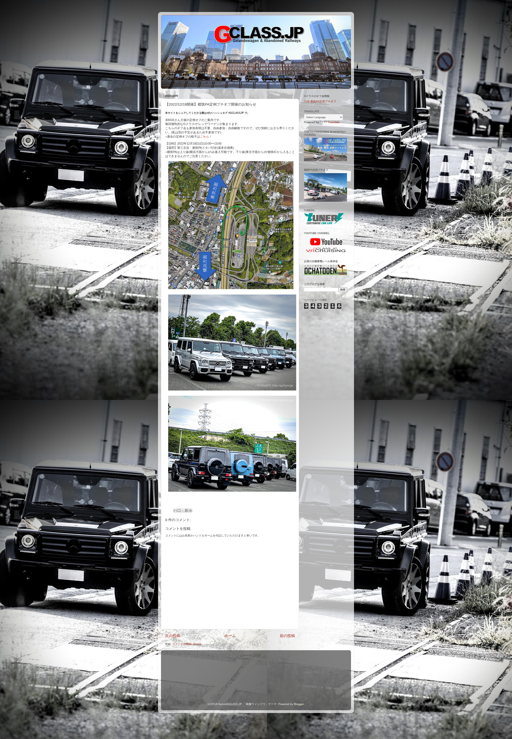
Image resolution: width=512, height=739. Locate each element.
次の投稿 (172, 636)
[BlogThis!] (179, 510)
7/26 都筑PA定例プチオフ (320, 101)
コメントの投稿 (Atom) (186, 644)
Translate (334, 122)
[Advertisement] (324, 335)
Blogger (299, 704)
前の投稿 (287, 636)
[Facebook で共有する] (187, 510)
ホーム (230, 636)
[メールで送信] (175, 510)
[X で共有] (183, 510)
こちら (204, 136)
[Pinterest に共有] (190, 510)
